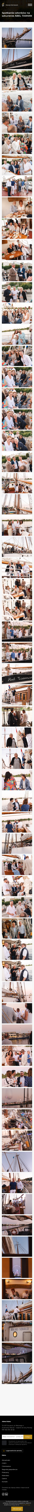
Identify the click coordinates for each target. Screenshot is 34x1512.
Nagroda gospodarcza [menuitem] (9, 1469)
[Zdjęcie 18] (17, 398)
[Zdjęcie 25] (17, 547)
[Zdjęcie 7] (17, 165)
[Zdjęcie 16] (17, 356)
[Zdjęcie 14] (17, 313)
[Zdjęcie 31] (17, 674)
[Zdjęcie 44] (17, 950)
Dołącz (27, 1437)
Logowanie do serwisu (14, 1451)
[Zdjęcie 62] (17, 1331)
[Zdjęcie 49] (17, 1056)
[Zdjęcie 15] (17, 335)
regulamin (24, 1444)
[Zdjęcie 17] (17, 377)
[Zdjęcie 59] (17, 1268)
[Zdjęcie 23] (17, 504)
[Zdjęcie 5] (17, 123)
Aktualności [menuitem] (6, 1460)
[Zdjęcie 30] (17, 653)
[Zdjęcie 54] (17, 1162)
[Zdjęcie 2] (17, 59)
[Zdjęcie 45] (17, 971)
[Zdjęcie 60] (17, 1289)
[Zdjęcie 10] (17, 229)
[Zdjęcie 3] (17, 80)
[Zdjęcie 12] (17, 271)
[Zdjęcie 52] (17, 1119)
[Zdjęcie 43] (17, 928)
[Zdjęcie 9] (17, 207)
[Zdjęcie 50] (17, 1077)
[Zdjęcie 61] (17, 1310)
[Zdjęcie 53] (17, 1140)
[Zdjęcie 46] (17, 992)
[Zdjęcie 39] (17, 844)
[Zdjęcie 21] (17, 462)
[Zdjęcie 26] (17, 568)
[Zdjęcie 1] (17, 38)
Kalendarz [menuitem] (5, 1475)
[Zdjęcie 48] (17, 1034)
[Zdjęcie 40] (17, 865)
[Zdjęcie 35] (17, 759)
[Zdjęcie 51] (17, 1098)
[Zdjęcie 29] (17, 631)
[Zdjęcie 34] (17, 738)
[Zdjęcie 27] (17, 589)
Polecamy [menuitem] (5, 1472)
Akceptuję (17, 1509)
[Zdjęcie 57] (17, 1225)
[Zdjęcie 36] (17, 780)
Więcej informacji (25, 1505)
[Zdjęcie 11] (17, 250)
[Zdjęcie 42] (17, 907)
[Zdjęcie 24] (17, 525)
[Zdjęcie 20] (17, 441)
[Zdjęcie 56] (17, 1204)
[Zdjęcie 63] (17, 1353)
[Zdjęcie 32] (17, 695)
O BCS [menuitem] (4, 1463)
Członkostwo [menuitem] (6, 1466)
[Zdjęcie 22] (17, 483)
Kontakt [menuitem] (5, 1482)
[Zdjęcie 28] (17, 610)
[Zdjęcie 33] (17, 716)
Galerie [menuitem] (4, 1478)
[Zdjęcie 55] (17, 1183)
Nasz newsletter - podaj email (14, 1437)
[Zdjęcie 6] (17, 144)
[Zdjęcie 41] (17, 886)
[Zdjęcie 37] (17, 801)
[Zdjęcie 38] (17, 822)
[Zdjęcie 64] (17, 1374)
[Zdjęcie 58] (17, 1247)
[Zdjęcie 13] (17, 292)
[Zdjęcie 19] (17, 419)
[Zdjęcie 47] (17, 1013)
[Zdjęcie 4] (17, 101)
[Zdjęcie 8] (17, 186)
